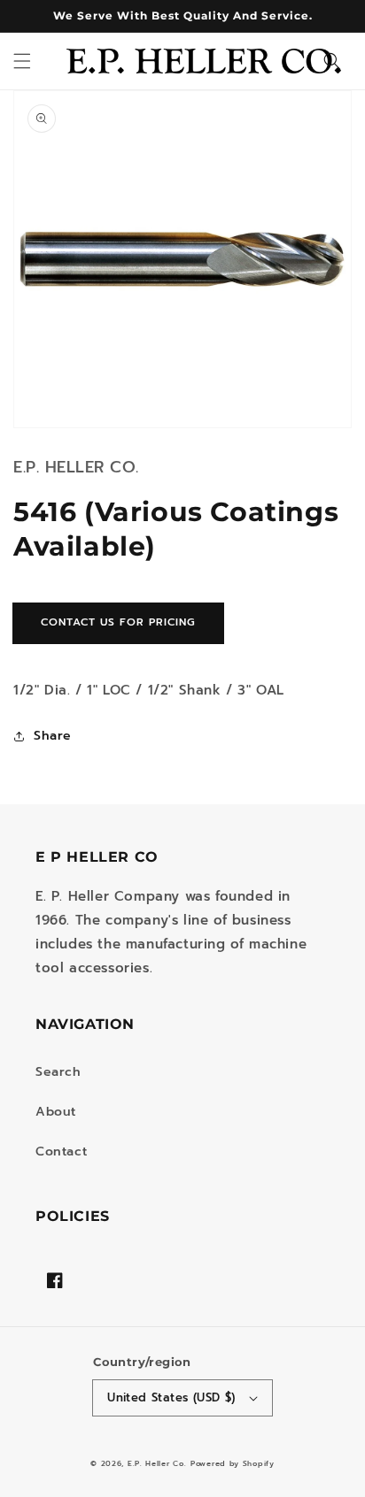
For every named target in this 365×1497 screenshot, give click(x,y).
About (55, 1111)
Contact (61, 1151)
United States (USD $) (171, 1397)
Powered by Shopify (232, 1464)
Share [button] (53, 735)
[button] (22, 61)
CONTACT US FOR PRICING (118, 622)
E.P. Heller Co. (157, 1464)
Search (58, 1072)
